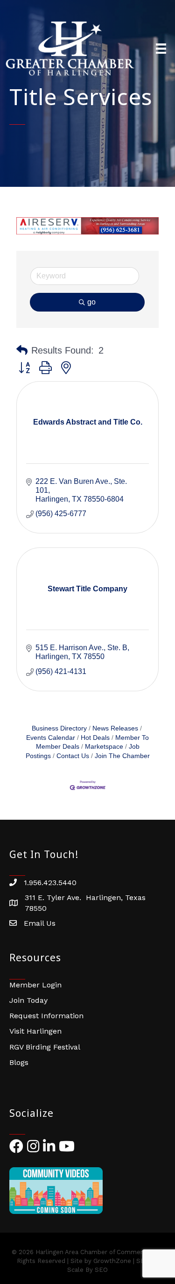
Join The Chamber (122, 755)
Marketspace (104, 746)
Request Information (46, 1015)
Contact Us (72, 755)
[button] (22, 350)
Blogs (18, 1062)
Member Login (35, 984)
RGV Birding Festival (44, 1047)
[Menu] (161, 48)
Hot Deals (95, 737)
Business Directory (59, 728)
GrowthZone (112, 1260)
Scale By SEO (87, 1269)
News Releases (115, 728)
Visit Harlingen (35, 1031)
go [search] (91, 302)
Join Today (28, 1000)
